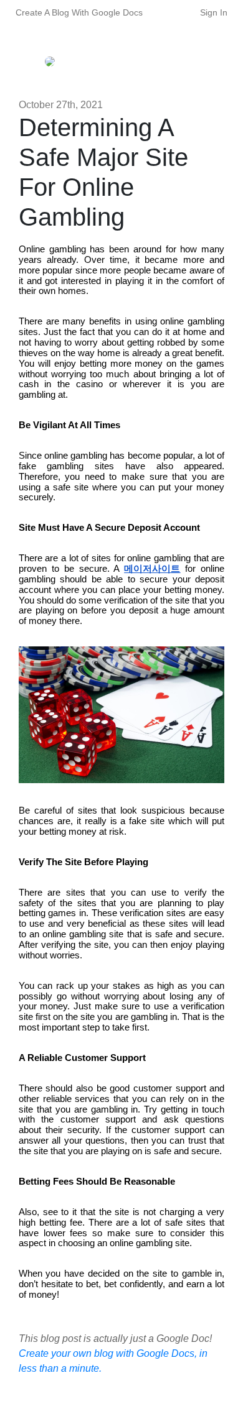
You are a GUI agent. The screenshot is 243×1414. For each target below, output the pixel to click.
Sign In (213, 12)
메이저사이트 (152, 569)
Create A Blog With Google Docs (79, 12)
